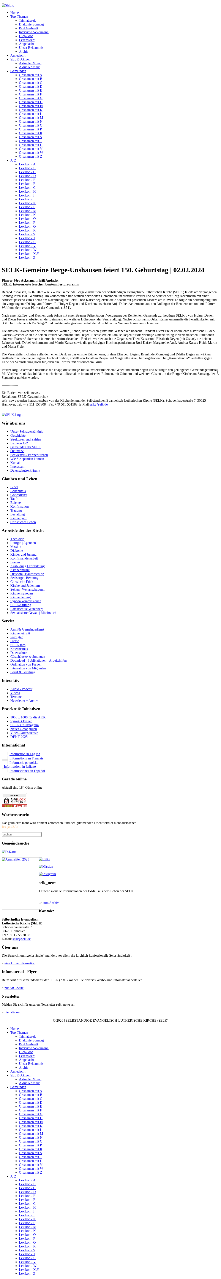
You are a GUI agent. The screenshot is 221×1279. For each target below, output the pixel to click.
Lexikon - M (27, 211)
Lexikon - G (27, 187)
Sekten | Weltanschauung (27, 589)
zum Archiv (51, 903)
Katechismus (19, 649)
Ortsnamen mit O (31, 125)
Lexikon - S (27, 234)
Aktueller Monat (30, 63)
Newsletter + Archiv (24, 700)
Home (14, 12)
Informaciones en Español (27, 771)
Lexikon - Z (27, 257)
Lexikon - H (27, 191)
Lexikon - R (27, 230)
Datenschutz (18, 653)
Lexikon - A (27, 164)
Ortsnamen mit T (30, 141)
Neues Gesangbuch (23, 729)
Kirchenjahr (18, 518)
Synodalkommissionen (25, 601)
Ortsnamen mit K (31, 110)
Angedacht (26, 44)
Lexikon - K (27, 203)
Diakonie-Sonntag (31, 24)
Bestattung (17, 514)
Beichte (15, 502)
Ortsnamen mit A (30, 75)
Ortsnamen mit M (31, 117)
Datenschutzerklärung (25, 470)
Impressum (17, 466)
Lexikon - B (27, 168)
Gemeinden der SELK (25, 447)
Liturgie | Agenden (23, 543)
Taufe (14, 499)
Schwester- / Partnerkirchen (29, 455)
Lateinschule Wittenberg (26, 609)
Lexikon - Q (27, 226)
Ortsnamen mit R (30, 133)
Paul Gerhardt (28, 28)
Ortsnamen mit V (31, 149)
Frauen (15, 562)
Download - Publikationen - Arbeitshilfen (38, 660)
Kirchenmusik (20, 570)
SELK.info (17, 645)
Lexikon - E (27, 180)
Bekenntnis (18, 491)
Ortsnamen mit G (31, 98)
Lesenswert (27, 40)
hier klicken (13, 1012)
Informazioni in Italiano (20, 766)
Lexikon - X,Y (29, 253)
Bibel (14, 487)
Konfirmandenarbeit (24, 558)
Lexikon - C (27, 172)
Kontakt (15, 462)
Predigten (16, 637)
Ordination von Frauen (25, 664)
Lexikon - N (27, 215)
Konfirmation (19, 506)
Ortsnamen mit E (30, 90)
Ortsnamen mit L (30, 114)
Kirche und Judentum (25, 585)
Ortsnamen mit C (30, 82)
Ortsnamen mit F (30, 94)
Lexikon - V (27, 246)
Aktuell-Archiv (29, 67)
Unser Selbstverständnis (26, 431)
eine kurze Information (20, 963)
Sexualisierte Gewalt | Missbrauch (33, 613)
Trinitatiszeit (27, 20)
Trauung (16, 510)
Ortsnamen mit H (31, 102)
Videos (15, 693)
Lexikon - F (27, 183)
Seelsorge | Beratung (24, 578)
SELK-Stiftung (20, 605)
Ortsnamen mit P (30, 129)
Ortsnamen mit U (31, 145)
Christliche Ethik (21, 581)
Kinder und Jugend (23, 554)
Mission (15, 546)
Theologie (17, 539)
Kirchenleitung (20, 597)
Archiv (23, 51)
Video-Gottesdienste (24, 733)
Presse (14, 641)
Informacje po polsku (23, 762)
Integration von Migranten (28, 668)
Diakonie (16, 550)
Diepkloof (26, 36)
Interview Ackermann (34, 32)
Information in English (24, 754)
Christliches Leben (23, 522)
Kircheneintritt (20, 633)
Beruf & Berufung (22, 672)
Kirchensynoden (21, 593)
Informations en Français (26, 758)
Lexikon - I (26, 195)
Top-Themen (19, 16)
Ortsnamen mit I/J (31, 106)
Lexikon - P (27, 222)
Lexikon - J (27, 199)
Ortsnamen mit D (31, 86)
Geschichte (17, 435)
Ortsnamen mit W (31, 152)
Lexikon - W (27, 250)
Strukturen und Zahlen (25, 439)
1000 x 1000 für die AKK (28, 717)
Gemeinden (18, 71)
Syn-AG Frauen (21, 721)
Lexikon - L (27, 207)
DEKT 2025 (19, 737)
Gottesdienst (18, 495)
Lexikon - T (27, 238)
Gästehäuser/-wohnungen (27, 656)
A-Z (13, 160)
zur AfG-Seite (14, 988)
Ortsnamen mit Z (30, 156)
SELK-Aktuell (20, 59)
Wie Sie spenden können (27, 459)
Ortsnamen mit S (30, 137)
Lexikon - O (27, 218)
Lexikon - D (27, 176)
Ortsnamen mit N (31, 121)
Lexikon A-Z (19, 443)
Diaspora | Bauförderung (27, 574)
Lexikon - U (27, 242)
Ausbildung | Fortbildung (27, 566)
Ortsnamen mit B (30, 79)
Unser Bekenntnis (31, 47)
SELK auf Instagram (24, 725)
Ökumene (17, 451)
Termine (16, 697)
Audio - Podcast (21, 689)
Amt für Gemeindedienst (27, 629)
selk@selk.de (99, 404)
